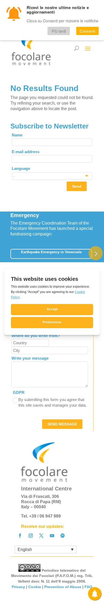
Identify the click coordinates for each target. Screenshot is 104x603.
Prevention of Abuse (62, 587)
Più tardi (59, 31)
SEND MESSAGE (62, 424)
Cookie (34, 587)
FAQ (88, 587)
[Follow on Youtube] (52, 535)
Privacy (18, 587)
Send (76, 186)
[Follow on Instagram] (30, 535)
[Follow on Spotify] (62, 535)
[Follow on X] (41, 535)
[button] (96, 253)
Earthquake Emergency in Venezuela (51, 252)
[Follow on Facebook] (20, 535)
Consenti (87, 31)
